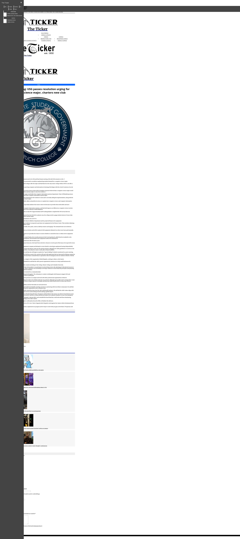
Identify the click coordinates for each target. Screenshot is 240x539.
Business (17, 6)
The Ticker (5, 3)
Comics (61, 37)
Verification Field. (26, 526)
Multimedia (44, 33)
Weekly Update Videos (12, 13)
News (6, 6)
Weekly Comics (62, 40)
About (32, 12)
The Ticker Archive (58, 12)
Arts (25, 40)
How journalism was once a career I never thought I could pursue (31, 446)
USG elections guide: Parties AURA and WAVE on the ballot (29, 370)
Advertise (37, 12)
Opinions (11, 6)
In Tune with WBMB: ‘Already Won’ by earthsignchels (28, 411)
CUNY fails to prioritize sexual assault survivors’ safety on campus (31, 428)
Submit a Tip (43, 12)
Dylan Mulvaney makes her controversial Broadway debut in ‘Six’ (31, 387)
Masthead (49, 12)
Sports (34, 40)
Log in (25, 488)
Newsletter (26, 12)
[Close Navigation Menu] (21, 2)
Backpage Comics (62, 38)
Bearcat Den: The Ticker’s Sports (14, 15)
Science (29, 40)
